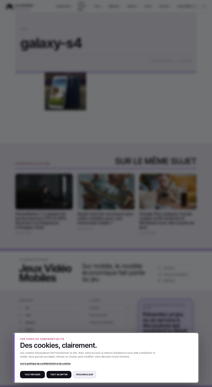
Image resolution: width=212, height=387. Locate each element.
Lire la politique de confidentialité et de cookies (45, 363)
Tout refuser (32, 374)
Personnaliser (84, 374)
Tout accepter (59, 374)
